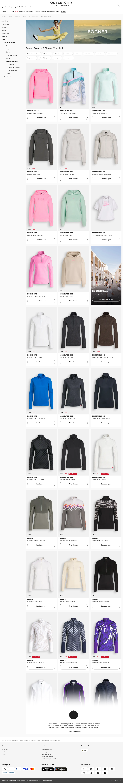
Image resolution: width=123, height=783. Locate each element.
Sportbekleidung (33, 16)
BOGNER (17, 16)
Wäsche (4, 36)
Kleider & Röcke (11, 55)
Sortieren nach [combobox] (32, 54)
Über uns (4, 749)
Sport (58, 11)
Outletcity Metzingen (61, 4)
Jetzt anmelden (75, 731)
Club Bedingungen (47, 780)
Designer (22, 11)
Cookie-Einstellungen (32, 780)
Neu (12, 11)
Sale (16, 11)
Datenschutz (12, 780)
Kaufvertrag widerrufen (49, 759)
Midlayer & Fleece (14, 67)
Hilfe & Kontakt (47, 749)
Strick (8, 58)
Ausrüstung (8, 77)
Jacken (8, 52)
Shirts (8, 46)
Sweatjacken (12, 70)
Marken (63, 11)
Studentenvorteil (47, 756)
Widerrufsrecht (46, 754)
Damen (3, 16)
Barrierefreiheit (21, 780)
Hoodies (11, 64)
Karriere (4, 752)
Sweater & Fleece (46, 16)
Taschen (43, 11)
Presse (4, 754)
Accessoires (51, 11)
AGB (40, 780)
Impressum (5, 780)
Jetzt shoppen (41, 118)
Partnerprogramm (47, 752)
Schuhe (37, 11)
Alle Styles (5, 21)
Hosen (8, 49)
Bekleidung (29, 11)
